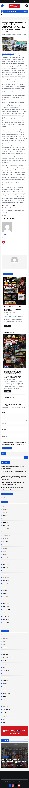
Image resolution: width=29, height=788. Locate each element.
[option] (14, 755)
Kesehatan (5, 651)
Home (2, 14)
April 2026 (5, 519)
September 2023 (6, 619)
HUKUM (5, 648)
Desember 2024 (6, 570)
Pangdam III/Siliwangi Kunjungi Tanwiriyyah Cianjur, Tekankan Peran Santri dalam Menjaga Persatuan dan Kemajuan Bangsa (13, 477)
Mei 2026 (5, 515)
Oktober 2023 (6, 616)
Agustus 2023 (6, 622)
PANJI (4, 667)
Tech (4, 699)
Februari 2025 (6, 564)
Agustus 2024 (6, 583)
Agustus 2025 (6, 545)
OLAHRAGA (5, 664)
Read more (7, 325)
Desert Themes (23, 781)
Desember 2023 (6, 609)
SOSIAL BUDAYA (6, 693)
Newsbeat (5, 660)
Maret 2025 (5, 561)
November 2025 (6, 535)
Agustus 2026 (6, 506)
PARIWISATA (6, 670)
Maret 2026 (5, 522)
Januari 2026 (6, 528)
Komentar (5, 412)
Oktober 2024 (6, 577)
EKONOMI (5, 638)
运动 (4, 719)
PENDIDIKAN (6, 677)
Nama (4, 423)
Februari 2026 (6, 525)
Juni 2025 (5, 551)
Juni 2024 (5, 590)
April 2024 (5, 596)
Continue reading (9, 332)
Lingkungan (5, 654)
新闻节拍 (5, 716)
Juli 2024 (5, 587)
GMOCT (9, 34)
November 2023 (6, 613)
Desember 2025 (6, 532)
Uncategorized (6, 709)
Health (4, 644)
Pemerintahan (6, 673)
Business (5, 635)
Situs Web (4, 436)
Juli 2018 (5, 626)
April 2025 (5, 557)
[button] (25, 740)
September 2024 (6, 580)
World (4, 712)
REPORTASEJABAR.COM (8, 54)
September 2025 (6, 541)
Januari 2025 (6, 567)
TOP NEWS (5, 706)
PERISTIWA (5, 680)
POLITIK (5, 683)
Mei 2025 (5, 554)
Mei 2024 (5, 593)
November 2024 (6, 574)
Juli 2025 (5, 548)
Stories (4, 696)
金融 (4, 722)
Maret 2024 (5, 600)
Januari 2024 (6, 606)
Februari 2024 (6, 603)
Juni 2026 (5, 512)
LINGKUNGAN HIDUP (8, 657)
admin (5, 34)
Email (4, 429)
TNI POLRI (5, 703)
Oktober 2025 (6, 538)
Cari (3, 453)
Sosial (4, 690)
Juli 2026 (5, 509)
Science (4, 686)
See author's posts (8, 238)
